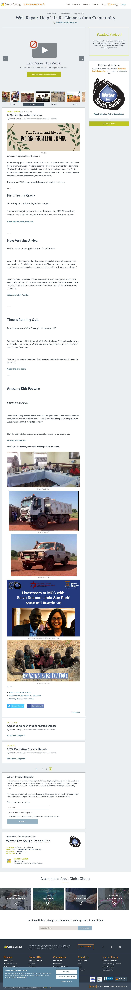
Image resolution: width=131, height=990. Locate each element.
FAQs (79, 967)
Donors (8, 957)
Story (12, 104)
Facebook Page (20, 851)
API (122, 986)
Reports (33, 104)
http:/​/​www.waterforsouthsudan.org (27, 849)
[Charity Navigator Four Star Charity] (93, 979)
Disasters (96, 4)
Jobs (79, 964)
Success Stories (107, 970)
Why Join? (32, 964)
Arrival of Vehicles (21, 295)
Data (125, 986)
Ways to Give (8, 961)
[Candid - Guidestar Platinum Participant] (100, 979)
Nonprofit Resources (109, 961)
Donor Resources (108, 967)
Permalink (76, 712)
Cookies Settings (66, 981)
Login (123, 4)
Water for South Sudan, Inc (67, 22)
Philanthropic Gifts (10, 964)
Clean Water (51, 13)
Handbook (32, 967)
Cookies (106, 986)
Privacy (100, 986)
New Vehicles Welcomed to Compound (25, 695)
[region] (41, 977)
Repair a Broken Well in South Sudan (109, 114)
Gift (113, 4)
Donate (33, 4)
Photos (54, 104)
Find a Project (109, 124)
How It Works (82, 961)
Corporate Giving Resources (111, 964)
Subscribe (85, 928)
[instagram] (111, 947)
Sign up (22, 821)
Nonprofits (76, 4)
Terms (112, 986)
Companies (86, 4)
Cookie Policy (21, 977)
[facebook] (102, 947)
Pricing (117, 986)
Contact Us (81, 970)
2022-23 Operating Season (19, 692)
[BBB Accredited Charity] (109, 979)
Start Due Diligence (35, 961)
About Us (83, 957)
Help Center (86, 947)
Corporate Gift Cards (60, 967)
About (68, 4)
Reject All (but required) (67, 976)
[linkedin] (120, 947)
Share (74, 104)
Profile (18, 853)
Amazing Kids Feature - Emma (21, 699)
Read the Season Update (20, 221)
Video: (10, 295)
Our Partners (57, 964)
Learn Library (110, 957)
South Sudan (65, 13)
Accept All (66, 971)
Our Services (57, 961)
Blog (103, 4)
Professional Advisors (11, 967)
